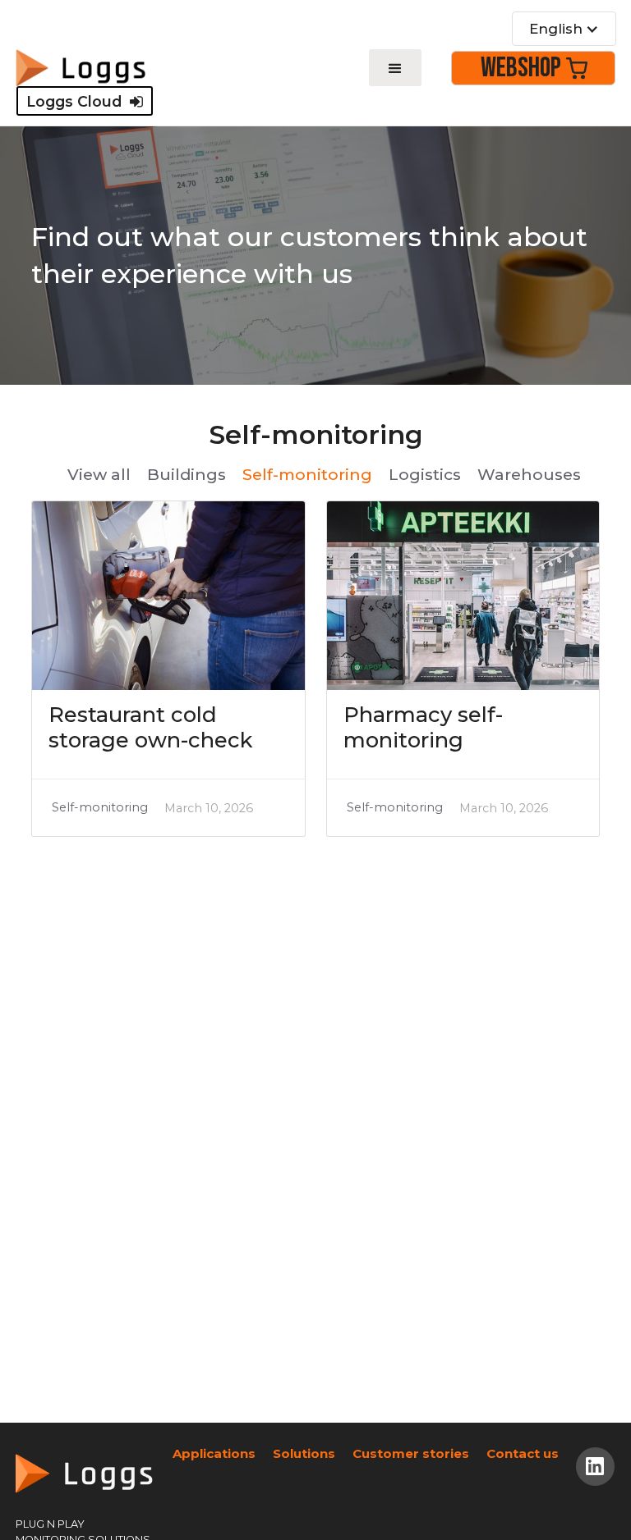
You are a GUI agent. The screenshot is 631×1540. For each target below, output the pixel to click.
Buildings (186, 474)
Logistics (425, 474)
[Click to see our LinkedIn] (595, 1466)
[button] (564, 28)
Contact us (522, 1453)
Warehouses (529, 474)
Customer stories (410, 1453)
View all (99, 474)
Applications (214, 1453)
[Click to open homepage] (80, 67)
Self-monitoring (307, 474)
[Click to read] (168, 595)
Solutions (304, 1453)
